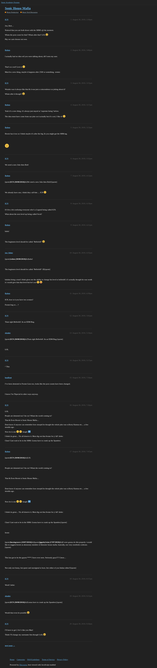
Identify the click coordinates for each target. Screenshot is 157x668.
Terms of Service (48, 660)
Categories (21, 660)
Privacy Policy (62, 660)
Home (12, 660)
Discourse (23, 665)
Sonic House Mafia (18, 8)
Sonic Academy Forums (10, 2)
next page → (10, 646)
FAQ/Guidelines (33, 660)
